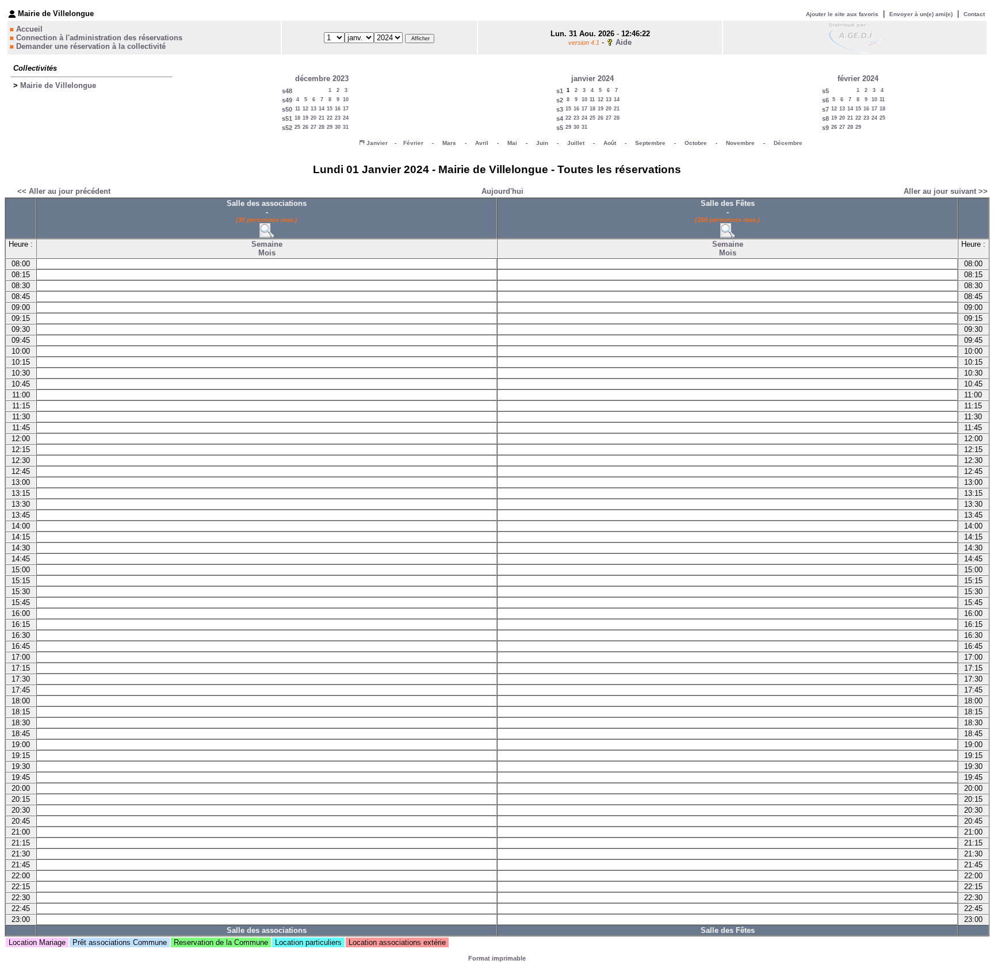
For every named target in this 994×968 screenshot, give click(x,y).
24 (346, 118)
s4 (559, 118)
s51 (287, 118)
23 (338, 118)
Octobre (696, 143)
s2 (559, 100)
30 (338, 127)
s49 (287, 100)
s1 (559, 90)
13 (313, 109)
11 (297, 109)
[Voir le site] (855, 37)
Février (413, 143)
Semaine (266, 244)
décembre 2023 (322, 78)
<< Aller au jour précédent (63, 191)
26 (305, 127)
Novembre (740, 143)
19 (305, 118)
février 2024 (858, 78)
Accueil (29, 29)
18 (297, 118)
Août (609, 143)
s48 (287, 90)
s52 (287, 127)
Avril (481, 143)
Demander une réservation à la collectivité (91, 46)
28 (321, 127)
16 (338, 109)
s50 (287, 109)
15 (329, 109)
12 (305, 109)
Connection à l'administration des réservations (99, 37)
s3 (559, 109)
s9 (825, 127)
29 (329, 127)
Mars (449, 143)
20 (313, 118)
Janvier (377, 143)
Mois (267, 252)
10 (346, 99)
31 (346, 127)
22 (329, 118)
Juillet (575, 143)
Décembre (788, 143)
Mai (512, 143)
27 (313, 127)
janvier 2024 (592, 78)
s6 (825, 100)
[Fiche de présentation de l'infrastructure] (266, 235)
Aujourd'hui (502, 191)
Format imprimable (497, 958)
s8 (825, 118)
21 (321, 118)
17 (346, 109)
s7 (825, 109)
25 (297, 127)
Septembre (650, 143)
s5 (559, 127)
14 (321, 109)
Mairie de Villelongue (58, 85)
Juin (542, 143)
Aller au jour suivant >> (946, 191)
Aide (623, 42)
